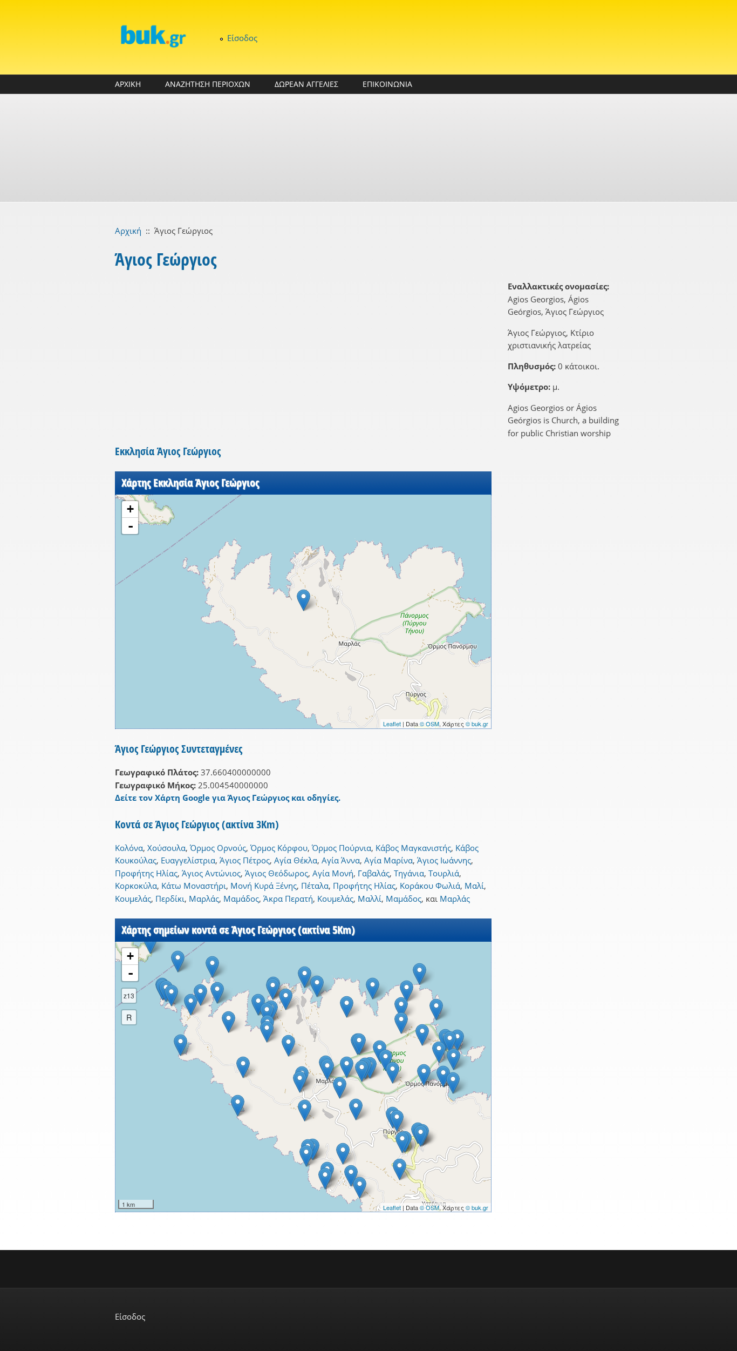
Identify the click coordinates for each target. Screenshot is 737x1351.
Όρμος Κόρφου (279, 847)
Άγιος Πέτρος (245, 860)
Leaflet (392, 723)
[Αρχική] (152, 36)
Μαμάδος (241, 898)
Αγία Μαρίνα (388, 860)
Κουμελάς (133, 898)
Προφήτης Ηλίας (146, 873)
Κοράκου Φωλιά (430, 885)
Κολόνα (129, 847)
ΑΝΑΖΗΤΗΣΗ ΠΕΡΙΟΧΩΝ (207, 84)
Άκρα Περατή (288, 898)
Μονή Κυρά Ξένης (263, 885)
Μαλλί (369, 898)
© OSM (429, 723)
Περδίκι (170, 898)
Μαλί (474, 885)
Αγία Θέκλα (295, 860)
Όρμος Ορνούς (218, 847)
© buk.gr (477, 723)
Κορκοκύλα (136, 885)
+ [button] (130, 509)
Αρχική (128, 230)
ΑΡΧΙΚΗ (128, 84)
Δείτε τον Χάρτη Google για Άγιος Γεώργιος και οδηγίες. (227, 797)
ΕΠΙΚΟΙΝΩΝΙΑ (387, 84)
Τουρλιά (443, 873)
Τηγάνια (409, 873)
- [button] (130, 525)
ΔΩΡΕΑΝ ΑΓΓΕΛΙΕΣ (306, 84)
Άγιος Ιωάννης (444, 860)
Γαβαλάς (374, 873)
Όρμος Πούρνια (341, 847)
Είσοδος (242, 37)
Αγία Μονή (332, 873)
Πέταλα (315, 885)
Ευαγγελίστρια (188, 860)
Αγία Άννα (341, 860)
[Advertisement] (368, 148)
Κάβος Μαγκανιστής (413, 847)
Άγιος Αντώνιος (211, 873)
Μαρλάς (204, 898)
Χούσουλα (166, 847)
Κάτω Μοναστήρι (193, 885)
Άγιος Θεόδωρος (276, 873)
